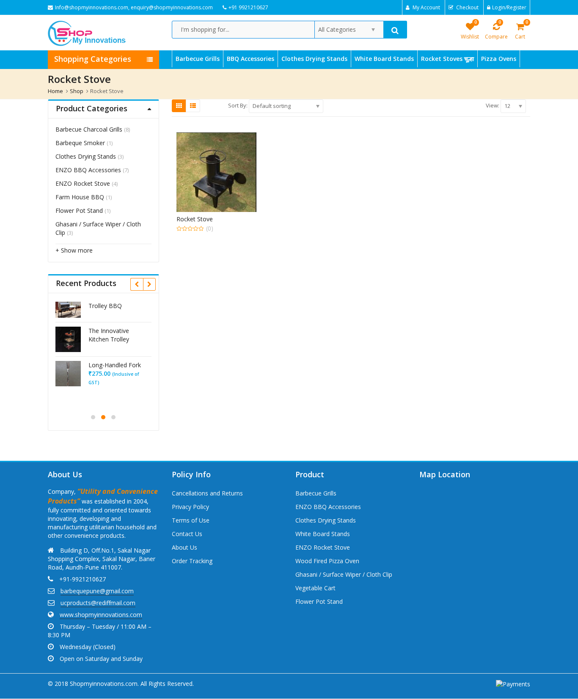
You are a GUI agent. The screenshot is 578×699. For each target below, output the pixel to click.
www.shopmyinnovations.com (101, 615)
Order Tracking (192, 561)
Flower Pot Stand (79, 210)
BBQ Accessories (250, 59)
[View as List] (193, 105)
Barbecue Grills (198, 59)
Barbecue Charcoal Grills (88, 129)
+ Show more (74, 250)
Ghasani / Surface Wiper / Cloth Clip (343, 574)
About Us (184, 547)
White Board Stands (384, 59)
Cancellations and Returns (207, 493)
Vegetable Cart (315, 588)
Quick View (220, 219)
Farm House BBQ (79, 197)
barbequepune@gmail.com (97, 591)
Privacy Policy (190, 507)
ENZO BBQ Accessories (88, 170)
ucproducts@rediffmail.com (98, 603)
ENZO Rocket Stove (82, 183)
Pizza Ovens (498, 59)
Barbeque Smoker (80, 143)
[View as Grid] (179, 105)
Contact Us (187, 534)
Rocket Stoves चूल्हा (447, 59)
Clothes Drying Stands (314, 59)
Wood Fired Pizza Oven (327, 561)
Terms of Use (190, 520)
